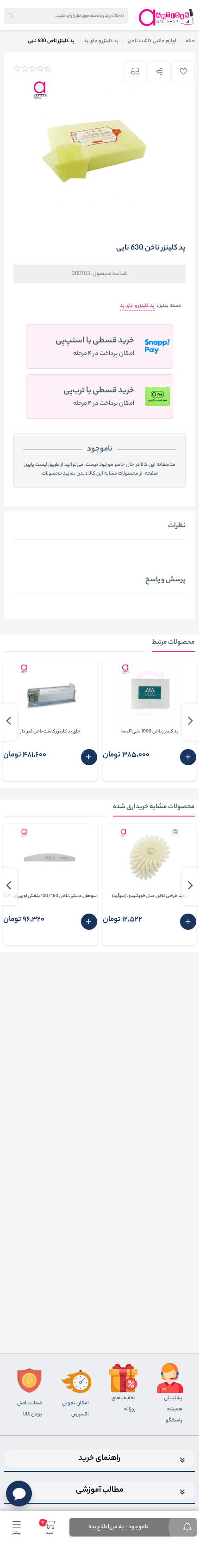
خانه (190, 41)
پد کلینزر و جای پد (137, 306)
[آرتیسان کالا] (166, 17)
